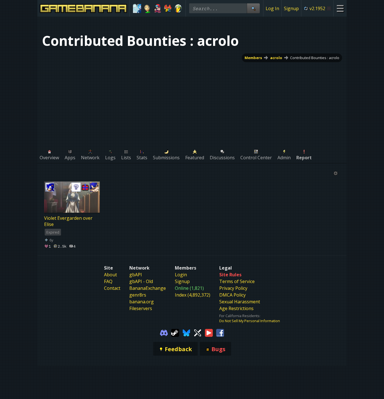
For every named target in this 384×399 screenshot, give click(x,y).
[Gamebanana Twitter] (197, 332)
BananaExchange (147, 288)
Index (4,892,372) (192, 295)
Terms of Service (237, 281)
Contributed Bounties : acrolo (314, 57)
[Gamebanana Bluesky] (186, 332)
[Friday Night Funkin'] (157, 8)
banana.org (141, 302)
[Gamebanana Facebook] (220, 332)
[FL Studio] (178, 8)
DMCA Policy (232, 295)
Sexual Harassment (239, 302)
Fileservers (140, 308)
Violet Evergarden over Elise (68, 221)
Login (181, 275)
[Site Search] (253, 8)
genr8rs (137, 295)
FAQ (108, 281)
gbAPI (135, 275)
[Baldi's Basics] (147, 8)
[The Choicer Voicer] (137, 8)
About (110, 275)
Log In (272, 8)
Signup (291, 8)
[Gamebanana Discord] (163, 332)
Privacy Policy (233, 288)
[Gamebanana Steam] (175, 332)
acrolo (276, 57)
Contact (112, 288)
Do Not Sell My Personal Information (249, 320)
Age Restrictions (236, 308)
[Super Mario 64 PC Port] (168, 8)
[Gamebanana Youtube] (208, 332)
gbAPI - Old (141, 281)
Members (253, 57)
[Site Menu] (340, 8)
